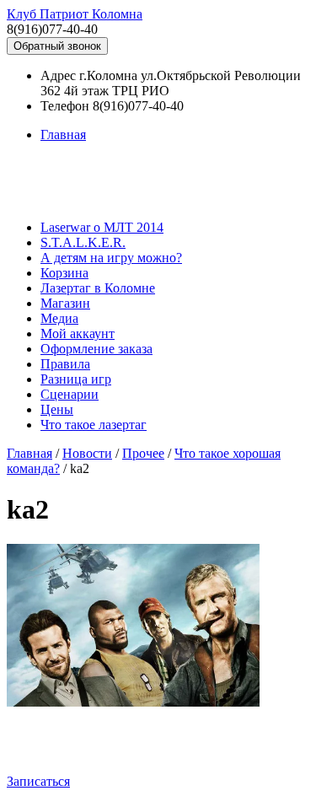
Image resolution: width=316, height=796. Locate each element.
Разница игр (75, 379)
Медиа (59, 318)
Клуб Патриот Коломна (74, 14)
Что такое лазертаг (93, 424)
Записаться (38, 781)
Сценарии (69, 394)
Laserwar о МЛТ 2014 (101, 227)
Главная (63, 134)
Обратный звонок (57, 46)
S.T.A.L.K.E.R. (83, 242)
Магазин (65, 303)
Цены (56, 409)
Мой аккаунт (77, 333)
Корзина (64, 273)
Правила (65, 364)
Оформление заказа (96, 349)
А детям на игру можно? (111, 257)
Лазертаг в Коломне (97, 288)
